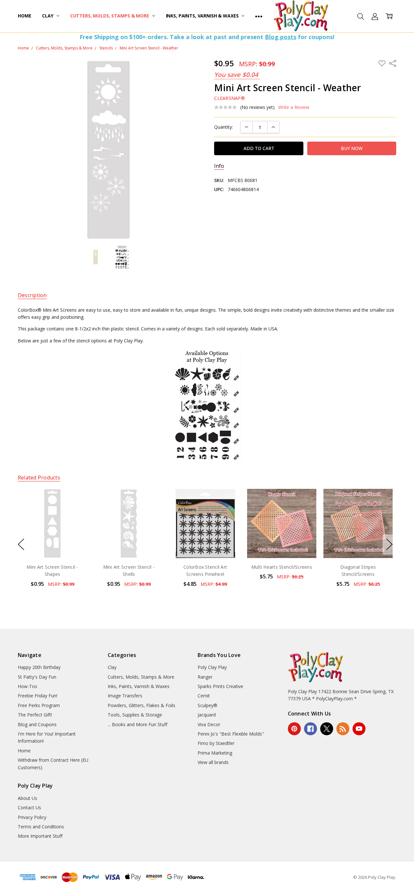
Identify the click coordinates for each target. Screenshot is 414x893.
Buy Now (52, 544)
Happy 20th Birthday (39, 667)
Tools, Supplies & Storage (135, 715)
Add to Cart (52, 530)
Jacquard (207, 715)
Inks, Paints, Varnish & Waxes (203, 16)
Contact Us (29, 807)
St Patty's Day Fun (37, 677)
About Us (27, 798)
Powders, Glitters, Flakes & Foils (141, 705)
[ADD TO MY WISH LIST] (75, 510)
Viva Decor (209, 724)
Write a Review (293, 107)
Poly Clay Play (212, 667)
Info (219, 166)
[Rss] (342, 728)
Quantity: (223, 127)
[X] (326, 728)
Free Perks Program (39, 705)
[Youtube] (359, 728)
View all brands (213, 762)
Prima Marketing (215, 753)
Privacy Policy (32, 817)
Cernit (204, 696)
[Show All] (259, 16)
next (389, 544)
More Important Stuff (40, 836)
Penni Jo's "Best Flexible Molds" (231, 734)
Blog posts (280, 37)
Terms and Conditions (41, 826)
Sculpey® (207, 705)
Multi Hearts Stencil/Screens (281, 567)
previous (21, 544)
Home (24, 16)
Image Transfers (125, 696)
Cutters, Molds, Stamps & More (110, 16)
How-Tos (27, 686)
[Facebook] (310, 728)
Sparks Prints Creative (220, 686)
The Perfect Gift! (35, 715)
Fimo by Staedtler (216, 743)
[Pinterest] (294, 728)
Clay (48, 16)
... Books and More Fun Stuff (137, 724)
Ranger (205, 677)
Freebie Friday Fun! (37, 696)
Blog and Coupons (37, 724)
